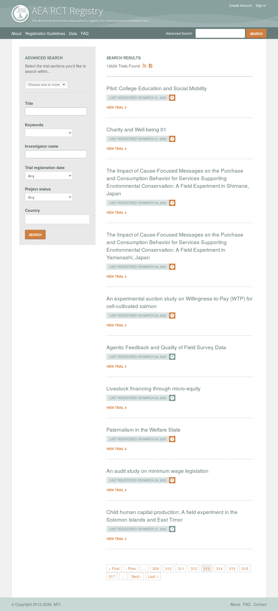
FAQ (85, 33)
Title (29, 103)
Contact (260, 604)
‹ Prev (131, 568)
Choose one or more (44, 84)
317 (112, 576)
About (16, 33)
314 (219, 568)
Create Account (240, 5)
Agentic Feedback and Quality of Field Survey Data (166, 347)
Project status (38, 189)
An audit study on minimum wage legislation (157, 470)
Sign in (261, 5)
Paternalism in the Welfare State (143, 429)
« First (114, 568)
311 (181, 568)
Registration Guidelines (45, 33)
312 (194, 568)
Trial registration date (45, 167)
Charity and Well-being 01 (136, 129)
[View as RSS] (144, 65)
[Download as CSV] (150, 65)
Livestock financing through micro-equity (153, 388)
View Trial (115, 107)
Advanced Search (179, 33)
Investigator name (41, 146)
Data (73, 33)
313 (206, 568)
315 (232, 568)
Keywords (34, 124)
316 (245, 568)
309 (155, 568)
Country (32, 210)
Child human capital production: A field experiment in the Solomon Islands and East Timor (172, 515)
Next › (136, 576)
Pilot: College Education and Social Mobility (156, 88)
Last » (153, 576)
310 (168, 568)
